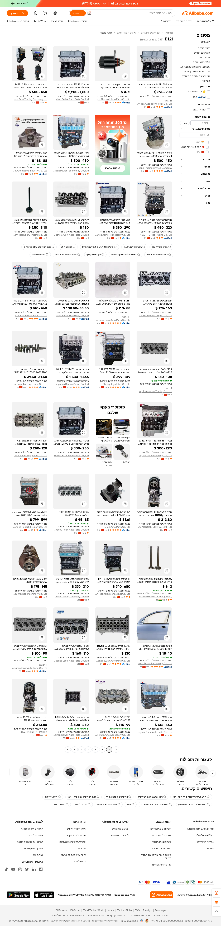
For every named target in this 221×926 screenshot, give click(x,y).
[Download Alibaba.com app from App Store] (44, 894)
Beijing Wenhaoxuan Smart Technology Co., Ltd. (154, 663)
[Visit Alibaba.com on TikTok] (6, 869)
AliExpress (61, 910)
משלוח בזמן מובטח (161, 841)
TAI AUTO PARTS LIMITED (33, 732)
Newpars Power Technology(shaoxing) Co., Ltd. (112, 593)
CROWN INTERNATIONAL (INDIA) (154, 596)
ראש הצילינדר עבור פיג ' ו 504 (82, 797)
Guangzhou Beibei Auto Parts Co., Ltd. (71, 99)
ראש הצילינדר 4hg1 (132, 247)
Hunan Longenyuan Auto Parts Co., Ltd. (112, 660)
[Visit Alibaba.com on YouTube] (13, 869)
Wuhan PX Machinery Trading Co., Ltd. (29, 234)
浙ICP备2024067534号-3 (198, 920)
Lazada (110, 910)
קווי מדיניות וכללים (161, 864)
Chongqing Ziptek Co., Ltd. (116, 384)
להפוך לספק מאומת (32, 848)
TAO (137, 910)
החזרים (82, 848)
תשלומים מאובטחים (160, 828)
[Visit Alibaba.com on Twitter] (27, 869)
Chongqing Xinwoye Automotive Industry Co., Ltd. (29, 170)
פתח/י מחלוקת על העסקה (72, 841)
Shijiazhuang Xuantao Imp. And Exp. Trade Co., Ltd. (29, 384)
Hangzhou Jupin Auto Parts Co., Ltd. (71, 234)
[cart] (44, 13)
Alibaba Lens (195, 895)
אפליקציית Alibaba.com (71, 895)
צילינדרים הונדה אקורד (117, 797)
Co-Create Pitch (205, 835)
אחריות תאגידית (205, 841)
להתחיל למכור (35, 835)
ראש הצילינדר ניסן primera (124, 254)
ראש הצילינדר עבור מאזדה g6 (192, 804)
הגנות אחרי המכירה (161, 848)
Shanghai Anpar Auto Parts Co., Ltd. (29, 668)
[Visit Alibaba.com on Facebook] (41, 869)
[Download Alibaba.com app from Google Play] (18, 894)
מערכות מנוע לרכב (126, 32)
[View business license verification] (141, 921)
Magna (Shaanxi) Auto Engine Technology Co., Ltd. (112, 234)
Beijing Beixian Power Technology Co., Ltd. (71, 170)
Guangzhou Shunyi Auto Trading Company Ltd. (29, 99)
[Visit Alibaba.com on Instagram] (20, 869)
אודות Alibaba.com (203, 821)
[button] (89, 13)
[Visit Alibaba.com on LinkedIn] (34, 869)
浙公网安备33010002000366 (167, 920)
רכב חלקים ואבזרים (150, 32)
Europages (160, 910)
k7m (129, 804)
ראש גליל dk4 (51, 797)
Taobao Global (124, 910)
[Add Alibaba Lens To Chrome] (161, 894)
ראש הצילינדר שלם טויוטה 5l (37, 247)
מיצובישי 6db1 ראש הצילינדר (154, 804)
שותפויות (38, 855)
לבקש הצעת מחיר (119, 835)
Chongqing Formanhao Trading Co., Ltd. (154, 391)
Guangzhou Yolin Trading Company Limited (71, 596)
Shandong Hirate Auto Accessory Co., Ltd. (112, 734)
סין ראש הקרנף (94, 254)
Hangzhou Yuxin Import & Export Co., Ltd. (154, 315)
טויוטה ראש (59, 804)
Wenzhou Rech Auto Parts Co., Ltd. (71, 529)
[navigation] (194, 391)
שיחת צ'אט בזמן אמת (75, 835)
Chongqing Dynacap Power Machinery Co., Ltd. (71, 315)
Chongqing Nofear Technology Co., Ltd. (154, 455)
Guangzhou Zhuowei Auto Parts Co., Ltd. (112, 99)
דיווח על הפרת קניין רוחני (73, 855)
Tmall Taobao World (93, 910)
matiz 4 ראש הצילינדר (157, 254)
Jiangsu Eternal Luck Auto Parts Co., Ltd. (112, 320)
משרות (210, 848)
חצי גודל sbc (81, 804)
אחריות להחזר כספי (161, 835)
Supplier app (121, 895)
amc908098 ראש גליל (65, 254)
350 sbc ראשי (38, 254)
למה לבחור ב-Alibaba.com (200, 828)
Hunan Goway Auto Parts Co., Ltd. (71, 734)
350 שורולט (66, 247)
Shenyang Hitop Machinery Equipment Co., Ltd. (29, 455)
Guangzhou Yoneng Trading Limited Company (154, 167)
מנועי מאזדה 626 (160, 247)
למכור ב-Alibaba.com (32, 828)
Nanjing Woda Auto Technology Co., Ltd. (154, 103)
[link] (216, 893)
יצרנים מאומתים (120, 828)
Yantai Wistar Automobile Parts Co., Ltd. (29, 315)
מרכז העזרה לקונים (76, 828)
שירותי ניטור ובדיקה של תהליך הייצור (156, 856)
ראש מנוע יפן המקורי (107, 804)
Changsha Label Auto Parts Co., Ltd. (71, 660)
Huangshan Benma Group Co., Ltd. (71, 384)
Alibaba (169, 32)
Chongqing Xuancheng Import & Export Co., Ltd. (29, 526)
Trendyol (147, 910)
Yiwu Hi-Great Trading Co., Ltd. (156, 234)
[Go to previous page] (116, 749)
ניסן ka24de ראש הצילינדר (150, 797)
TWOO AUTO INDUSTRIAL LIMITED (154, 526)
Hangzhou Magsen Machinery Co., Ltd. (29, 593)
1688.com (75, 910)
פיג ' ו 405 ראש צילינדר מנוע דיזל (97, 247)
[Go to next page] (68, 749)
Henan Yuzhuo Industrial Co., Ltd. (71, 455)
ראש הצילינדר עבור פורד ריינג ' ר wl (189, 797)
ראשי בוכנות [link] (106, 32)
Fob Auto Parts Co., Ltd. (117, 526)
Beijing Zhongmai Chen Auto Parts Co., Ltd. (154, 732)
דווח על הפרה (79, 861)
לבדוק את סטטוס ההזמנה (30, 841)
